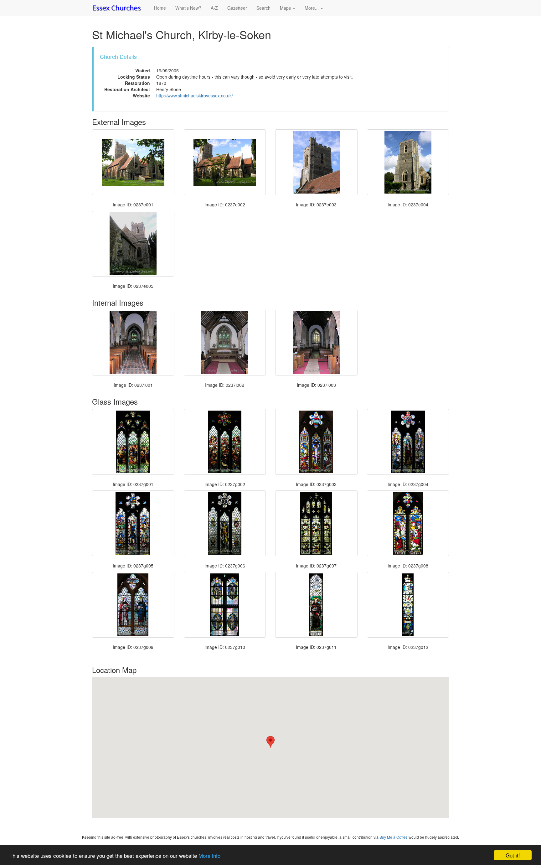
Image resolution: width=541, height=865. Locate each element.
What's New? (188, 8)
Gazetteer (237, 8)
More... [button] (312, 8)
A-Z (214, 8)
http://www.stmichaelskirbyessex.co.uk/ (194, 95)
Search (263, 8)
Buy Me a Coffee (393, 837)
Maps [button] (286, 8)
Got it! (513, 855)
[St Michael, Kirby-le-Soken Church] (133, 162)
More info (209, 855)
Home (160, 8)
